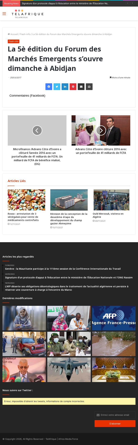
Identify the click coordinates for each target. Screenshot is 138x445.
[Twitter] (57, 86)
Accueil (14, 34)
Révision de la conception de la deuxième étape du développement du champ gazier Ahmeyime (68, 218)
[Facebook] (48, 86)
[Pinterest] (73, 86)
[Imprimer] (89, 86)
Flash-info (25, 34)
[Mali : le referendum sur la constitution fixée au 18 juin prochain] (69, 344)
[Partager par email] (81, 86)
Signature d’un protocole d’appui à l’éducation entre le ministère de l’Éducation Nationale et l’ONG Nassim (77, 3)
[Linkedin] (65, 86)
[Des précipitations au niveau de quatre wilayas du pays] (113, 344)
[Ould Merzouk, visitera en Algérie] (111, 200)
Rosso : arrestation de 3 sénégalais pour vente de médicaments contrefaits (23, 217)
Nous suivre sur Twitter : (18, 390)
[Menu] (4, 15)
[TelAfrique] (28, 13)
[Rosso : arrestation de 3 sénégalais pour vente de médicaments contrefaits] (26, 200)
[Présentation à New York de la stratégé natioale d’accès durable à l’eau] (24, 369)
